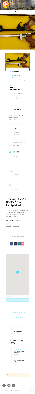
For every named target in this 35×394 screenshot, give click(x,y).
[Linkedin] (19, 243)
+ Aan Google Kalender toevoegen (18, 312)
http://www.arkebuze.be (19, 142)
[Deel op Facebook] (11, 243)
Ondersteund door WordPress (20, 390)
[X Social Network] (15, 243)
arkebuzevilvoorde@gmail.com (22, 80)
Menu (18, 12)
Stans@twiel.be (18, 98)
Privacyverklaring (7, 390)
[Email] (22, 243)
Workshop (15, 156)
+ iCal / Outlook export (18, 317)
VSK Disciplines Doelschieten (13, 220)
